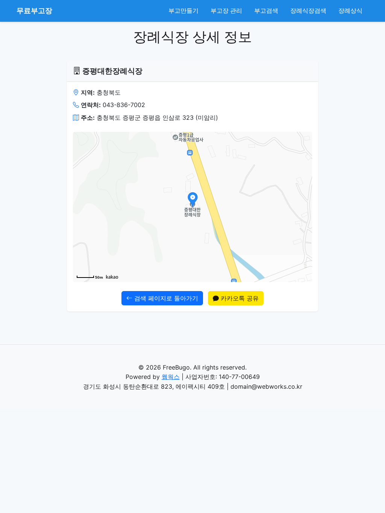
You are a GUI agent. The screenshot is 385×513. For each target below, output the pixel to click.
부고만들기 (183, 10)
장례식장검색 (308, 10)
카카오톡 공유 (239, 298)
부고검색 (266, 10)
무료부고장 (34, 10)
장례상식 (350, 10)
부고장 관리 (226, 10)
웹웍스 (171, 376)
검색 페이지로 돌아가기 (165, 298)
